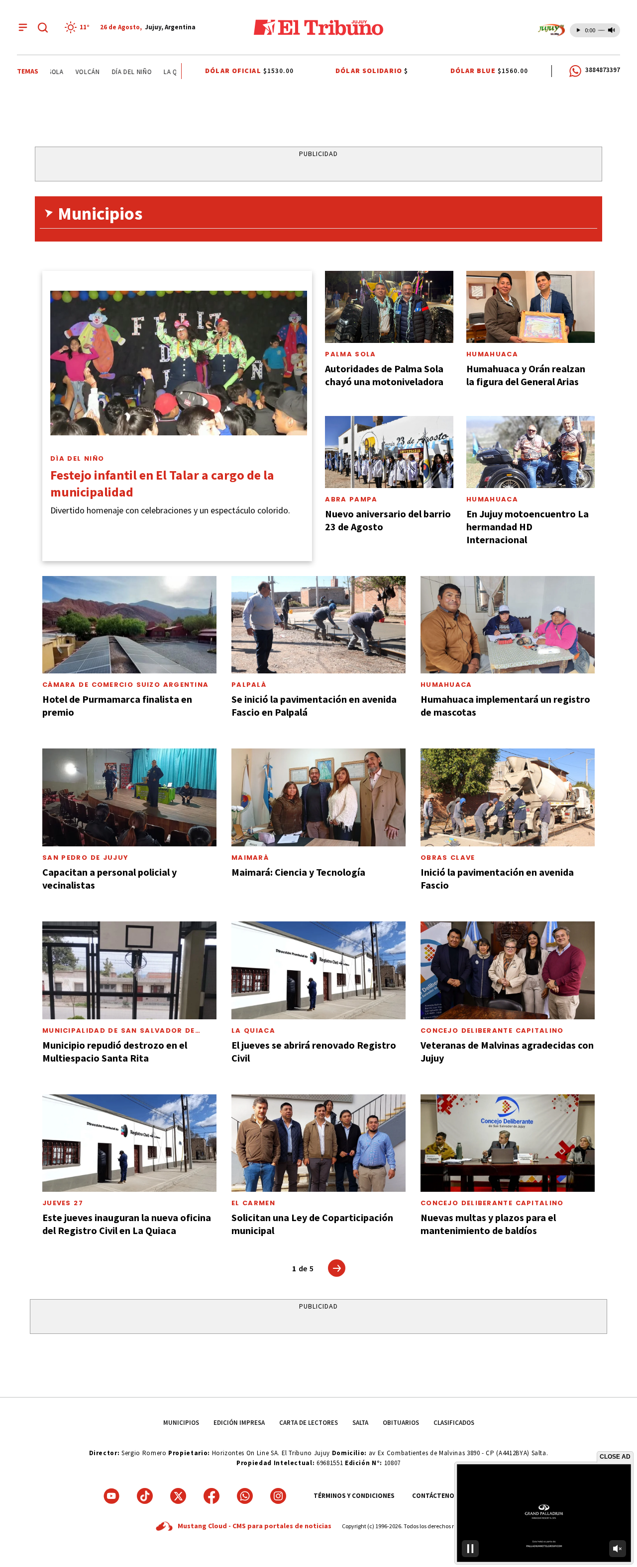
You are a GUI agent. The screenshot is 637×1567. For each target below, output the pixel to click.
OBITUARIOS (401, 1422)
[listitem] (79, 27)
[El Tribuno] (318, 27)
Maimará (250, 857)
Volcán (63, 72)
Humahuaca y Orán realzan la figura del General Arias (525, 375)
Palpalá (248, 684)
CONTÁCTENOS (435, 1495)
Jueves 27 (62, 1203)
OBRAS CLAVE (448, 857)
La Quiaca (155, 72)
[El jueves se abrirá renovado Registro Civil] (318, 970)
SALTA (360, 1422)
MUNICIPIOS (181, 1422)
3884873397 (602, 70)
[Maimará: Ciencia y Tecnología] (318, 797)
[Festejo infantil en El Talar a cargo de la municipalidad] (178, 363)
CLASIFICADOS (453, 1422)
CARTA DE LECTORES (308, 1422)
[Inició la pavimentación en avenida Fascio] (508, 797)
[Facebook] (211, 1496)
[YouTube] (111, 1496)
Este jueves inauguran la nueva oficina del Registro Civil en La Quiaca (126, 1224)
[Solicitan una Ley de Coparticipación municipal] (318, 1143)
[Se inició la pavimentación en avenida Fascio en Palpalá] (318, 625)
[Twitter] (178, 1496)
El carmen (253, 1203)
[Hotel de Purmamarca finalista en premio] (129, 625)
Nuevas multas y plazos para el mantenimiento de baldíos (488, 1224)
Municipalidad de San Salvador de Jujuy (118, 1034)
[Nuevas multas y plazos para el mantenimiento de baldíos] (508, 1143)
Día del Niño (107, 72)
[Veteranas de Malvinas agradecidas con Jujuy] (508, 970)
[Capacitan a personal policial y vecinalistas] (129, 797)
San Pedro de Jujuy (85, 857)
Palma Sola (350, 354)
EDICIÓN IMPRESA (239, 1422)
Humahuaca (492, 354)
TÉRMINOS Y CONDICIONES (354, 1495)
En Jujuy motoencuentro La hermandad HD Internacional (527, 526)
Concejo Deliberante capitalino (492, 1030)
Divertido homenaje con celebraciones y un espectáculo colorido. (170, 510)
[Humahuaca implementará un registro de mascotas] (508, 625)
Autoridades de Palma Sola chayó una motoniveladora (384, 375)
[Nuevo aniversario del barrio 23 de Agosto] (389, 452)
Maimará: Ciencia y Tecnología (298, 872)
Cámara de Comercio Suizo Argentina (125, 684)
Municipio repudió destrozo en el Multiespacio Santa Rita (114, 1051)
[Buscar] (43, 27)
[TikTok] (145, 1496)
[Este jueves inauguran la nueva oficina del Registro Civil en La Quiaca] (129, 1143)
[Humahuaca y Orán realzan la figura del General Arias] (530, 307)
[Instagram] (278, 1496)
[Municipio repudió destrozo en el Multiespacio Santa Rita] (129, 970)
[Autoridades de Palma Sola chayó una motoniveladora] (389, 307)
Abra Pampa (351, 499)
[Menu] (23, 27)
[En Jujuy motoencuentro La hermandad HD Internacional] (530, 452)
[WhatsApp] (245, 1496)
